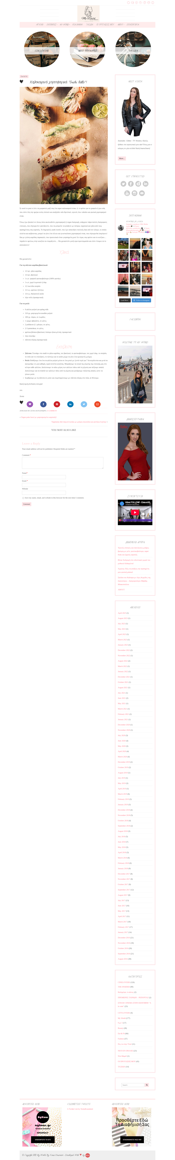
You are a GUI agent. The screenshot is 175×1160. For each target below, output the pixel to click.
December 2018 (124, 810)
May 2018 (122, 847)
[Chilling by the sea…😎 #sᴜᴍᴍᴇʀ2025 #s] (123, 291)
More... (122, 158)
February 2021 (123, 714)
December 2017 (124, 874)
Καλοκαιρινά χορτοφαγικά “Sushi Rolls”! (58, 82)
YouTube (148, 2)
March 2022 (122, 666)
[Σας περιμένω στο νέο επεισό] (123, 267)
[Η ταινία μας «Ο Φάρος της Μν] (135, 279)
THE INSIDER (124, 987)
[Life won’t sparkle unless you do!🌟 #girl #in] (135, 255)
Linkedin (144, 2)
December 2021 (124, 677)
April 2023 (122, 634)
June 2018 (122, 842)
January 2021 (123, 719)
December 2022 (124, 650)
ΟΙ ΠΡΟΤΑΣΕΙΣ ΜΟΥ (105, 24)
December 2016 (124, 938)
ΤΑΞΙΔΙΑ (89, 24)
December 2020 (124, 725)
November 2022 (124, 656)
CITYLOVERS (124, 1013)
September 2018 (124, 826)
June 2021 (122, 698)
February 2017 (123, 927)
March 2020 (122, 757)
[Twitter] (84, 404)
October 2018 (123, 821)
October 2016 (123, 948)
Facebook (132, 2)
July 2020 (121, 735)
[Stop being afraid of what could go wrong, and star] (135, 243)
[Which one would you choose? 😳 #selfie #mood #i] (123, 279)
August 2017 (123, 895)
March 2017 (122, 922)
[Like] (30, 404)
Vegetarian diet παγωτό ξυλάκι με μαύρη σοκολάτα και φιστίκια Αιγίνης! (78, 422)
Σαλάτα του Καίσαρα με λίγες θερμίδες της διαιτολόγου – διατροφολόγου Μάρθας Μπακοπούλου (134, 580)
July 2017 (121, 900)
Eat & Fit (24, 76)
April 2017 (122, 916)
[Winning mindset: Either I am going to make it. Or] (147, 243)
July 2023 (121, 624)
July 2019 (121, 778)
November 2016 (124, 943)
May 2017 (122, 911)
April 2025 (122, 613)
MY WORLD (64, 24)
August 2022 (123, 661)
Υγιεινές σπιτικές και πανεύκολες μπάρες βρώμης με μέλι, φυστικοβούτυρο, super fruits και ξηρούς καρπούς (133, 551)
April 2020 (122, 751)
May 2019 (122, 783)
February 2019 (123, 799)
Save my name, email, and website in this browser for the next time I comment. (54, 498)
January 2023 (123, 645)
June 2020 (122, 741)
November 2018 (124, 815)
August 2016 (123, 959)
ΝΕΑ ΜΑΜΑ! (77, 24)
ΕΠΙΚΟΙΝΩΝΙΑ (133, 24)
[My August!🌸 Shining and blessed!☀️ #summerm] (147, 279)
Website (25, 489)
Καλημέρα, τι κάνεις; (126, 992)
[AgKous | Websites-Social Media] (87, 1155)
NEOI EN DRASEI (125, 1051)
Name (25, 473)
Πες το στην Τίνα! (125, 1044)
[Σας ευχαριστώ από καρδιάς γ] (135, 267)
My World (122, 1018)
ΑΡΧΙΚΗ (39, 24)
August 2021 (123, 688)
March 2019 (122, 794)
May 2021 (122, 703)
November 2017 (124, 879)
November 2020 (124, 730)
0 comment (52, 411)
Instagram (136, 2)
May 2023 (122, 629)
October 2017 (123, 884)
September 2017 (124, 890)
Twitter (128, 2)
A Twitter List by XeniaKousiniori (80, 1109)
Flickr (140, 2)
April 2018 (122, 852)
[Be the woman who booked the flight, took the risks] (123, 243)
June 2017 (122, 906)
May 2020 (122, 746)
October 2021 (123, 682)
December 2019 (124, 762)
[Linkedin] (70, 404)
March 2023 (122, 640)
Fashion (121, 1039)
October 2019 (123, 767)
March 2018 (122, 858)
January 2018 (123, 868)
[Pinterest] (57, 404)
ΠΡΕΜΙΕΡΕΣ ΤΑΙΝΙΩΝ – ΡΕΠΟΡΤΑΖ (133, 998)
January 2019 (123, 805)
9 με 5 (120, 1023)
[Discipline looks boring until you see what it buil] (123, 255)
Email (152, 2)
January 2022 (123, 671)
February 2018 (123, 863)
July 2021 (121, 693)
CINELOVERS (124, 982)
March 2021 (122, 709)
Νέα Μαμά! (122, 1056)
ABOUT (120, 24)
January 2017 (123, 932)
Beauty (120, 1028)
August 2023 (123, 618)
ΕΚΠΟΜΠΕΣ (51, 24)
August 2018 (123, 831)
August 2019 (123, 773)
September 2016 (124, 954)
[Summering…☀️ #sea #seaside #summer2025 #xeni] (135, 291)
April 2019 (122, 789)
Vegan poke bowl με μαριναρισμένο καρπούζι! (39, 417)
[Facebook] (43, 404)
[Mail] (97, 404)
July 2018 (121, 837)
